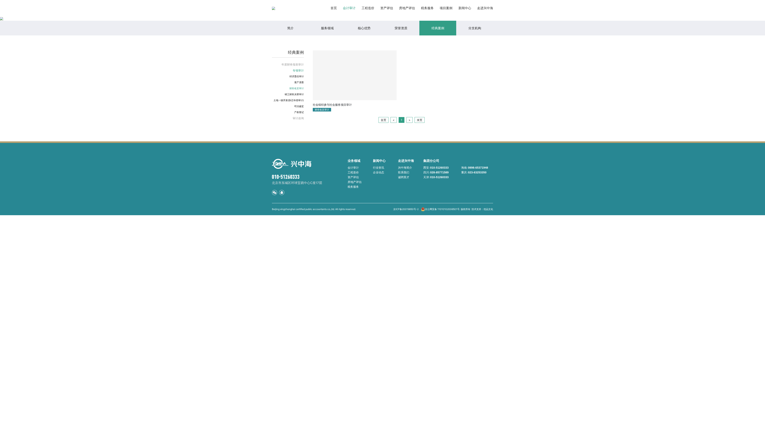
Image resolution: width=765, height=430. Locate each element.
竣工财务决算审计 (294, 94)
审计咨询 (298, 118)
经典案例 (438, 28)
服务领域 (327, 28)
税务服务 (427, 8)
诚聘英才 (403, 177)
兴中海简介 (405, 167)
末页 (419, 120)
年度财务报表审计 (292, 64)
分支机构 (474, 28)
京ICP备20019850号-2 (406, 209)
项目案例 (446, 8)
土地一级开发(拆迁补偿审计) (289, 100)
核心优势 (364, 28)
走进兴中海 (485, 8)
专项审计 (298, 70)
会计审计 (349, 8)
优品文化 (488, 209)
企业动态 (378, 172)
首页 (334, 8)
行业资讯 (378, 167)
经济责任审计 (296, 76)
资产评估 (386, 8)
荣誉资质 (401, 28)
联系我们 (403, 172)
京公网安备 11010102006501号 (442, 209)
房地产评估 (407, 8)
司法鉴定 (299, 106)
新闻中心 (464, 8)
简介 (290, 28)
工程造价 (368, 8)
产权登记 (299, 112)
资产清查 (299, 82)
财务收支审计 (296, 88)
